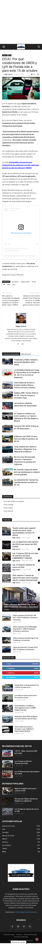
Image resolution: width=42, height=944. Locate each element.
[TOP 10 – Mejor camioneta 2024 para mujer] (7, 753)
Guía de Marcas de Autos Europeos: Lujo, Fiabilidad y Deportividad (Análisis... (24, 729)
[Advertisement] (21, 22)
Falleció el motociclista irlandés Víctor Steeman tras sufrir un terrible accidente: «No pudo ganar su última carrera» (31, 300)
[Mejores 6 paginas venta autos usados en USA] (7, 791)
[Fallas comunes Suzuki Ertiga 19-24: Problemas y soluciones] (6, 640)
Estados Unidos (25, 282)
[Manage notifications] (37, 939)
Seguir (36, 668)
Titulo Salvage (8, 505)
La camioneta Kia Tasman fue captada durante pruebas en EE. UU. (26, 482)
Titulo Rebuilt (8, 511)
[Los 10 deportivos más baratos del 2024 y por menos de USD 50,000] (6, 545)
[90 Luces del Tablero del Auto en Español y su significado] (7, 801)
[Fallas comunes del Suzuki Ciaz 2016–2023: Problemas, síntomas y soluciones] (21, 599)
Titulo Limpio (8, 508)
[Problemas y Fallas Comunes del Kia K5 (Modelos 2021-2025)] (7, 362)
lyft (4, 284)
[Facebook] (19, 344)
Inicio (3, 52)
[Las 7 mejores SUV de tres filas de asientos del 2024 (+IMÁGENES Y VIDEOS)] (6, 556)
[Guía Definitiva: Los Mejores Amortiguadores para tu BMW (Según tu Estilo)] (7, 708)
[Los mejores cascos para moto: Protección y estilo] (7, 698)
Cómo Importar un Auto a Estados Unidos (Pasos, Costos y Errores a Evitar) (24, 385)
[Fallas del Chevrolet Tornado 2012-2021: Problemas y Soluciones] (6, 649)
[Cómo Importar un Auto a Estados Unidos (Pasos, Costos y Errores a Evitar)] (7, 385)
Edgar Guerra (8, 74)
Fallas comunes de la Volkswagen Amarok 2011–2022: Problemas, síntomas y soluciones (25, 629)
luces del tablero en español (13, 501)
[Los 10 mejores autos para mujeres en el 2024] (7, 774)
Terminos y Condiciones (21, 937)
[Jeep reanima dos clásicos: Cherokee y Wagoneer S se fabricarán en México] (7, 449)
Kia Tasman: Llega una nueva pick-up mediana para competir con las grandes (27, 472)
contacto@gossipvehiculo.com (26, 912)
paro (8, 284)
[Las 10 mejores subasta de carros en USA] (6, 568)
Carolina (6, 609)
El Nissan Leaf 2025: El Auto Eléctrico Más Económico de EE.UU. (26, 438)
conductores (15, 282)
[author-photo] (21, 323)
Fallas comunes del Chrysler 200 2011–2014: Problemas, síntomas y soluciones (25, 618)
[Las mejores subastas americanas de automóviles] (7, 405)
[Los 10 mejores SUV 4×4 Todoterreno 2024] (7, 764)
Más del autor (26, 354)
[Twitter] (30, 927)
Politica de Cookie (9, 934)
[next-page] (7, 490)
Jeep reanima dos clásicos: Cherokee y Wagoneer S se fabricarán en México (25, 449)
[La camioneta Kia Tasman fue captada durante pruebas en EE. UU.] (7, 482)
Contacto (19, 934)
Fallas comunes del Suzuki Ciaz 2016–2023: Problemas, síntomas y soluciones (21, 605)
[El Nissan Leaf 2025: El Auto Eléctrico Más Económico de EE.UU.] (7, 439)
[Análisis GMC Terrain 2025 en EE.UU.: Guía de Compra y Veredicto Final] (7, 395)
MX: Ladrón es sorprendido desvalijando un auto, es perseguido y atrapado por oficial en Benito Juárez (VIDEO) (11, 300)
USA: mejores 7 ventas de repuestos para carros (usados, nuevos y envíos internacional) (25, 577)
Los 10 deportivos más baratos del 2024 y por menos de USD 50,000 (25, 544)
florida (34, 282)
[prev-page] (3, 490)
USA (10, 55)
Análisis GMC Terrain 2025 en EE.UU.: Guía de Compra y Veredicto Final (26, 395)
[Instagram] (23, 344)
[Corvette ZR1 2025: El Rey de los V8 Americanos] (7, 428)
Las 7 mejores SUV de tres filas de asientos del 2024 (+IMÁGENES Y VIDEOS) (25, 555)
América (9, 52)
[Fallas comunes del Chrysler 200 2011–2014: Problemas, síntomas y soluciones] (6, 617)
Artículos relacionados (11, 354)
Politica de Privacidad (30, 934)
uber (13, 284)
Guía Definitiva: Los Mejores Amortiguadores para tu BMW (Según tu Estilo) (25, 708)
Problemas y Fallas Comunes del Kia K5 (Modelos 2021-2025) (26, 362)
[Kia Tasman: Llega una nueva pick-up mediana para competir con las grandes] (7, 472)
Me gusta (35, 664)
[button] (3, 47)
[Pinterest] (24, 927)
